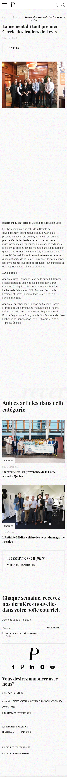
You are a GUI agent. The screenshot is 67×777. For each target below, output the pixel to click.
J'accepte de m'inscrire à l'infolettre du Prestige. (22, 634)
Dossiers (16, 17)
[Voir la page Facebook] (13, 667)
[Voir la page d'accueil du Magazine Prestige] (33, 654)
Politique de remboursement (16, 753)
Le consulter (8, 732)
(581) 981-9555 (8, 707)
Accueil (5, 17)
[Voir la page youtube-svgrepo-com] (52, 667)
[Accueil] (12, 4)
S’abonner (26, 732)
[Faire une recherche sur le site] (63, 5)
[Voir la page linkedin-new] (32, 667)
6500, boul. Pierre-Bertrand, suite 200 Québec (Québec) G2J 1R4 (32, 701)
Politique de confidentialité (16, 747)
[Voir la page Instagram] (42, 667)
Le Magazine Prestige (15, 727)
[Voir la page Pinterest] (22, 667)
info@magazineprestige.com (16, 713)
